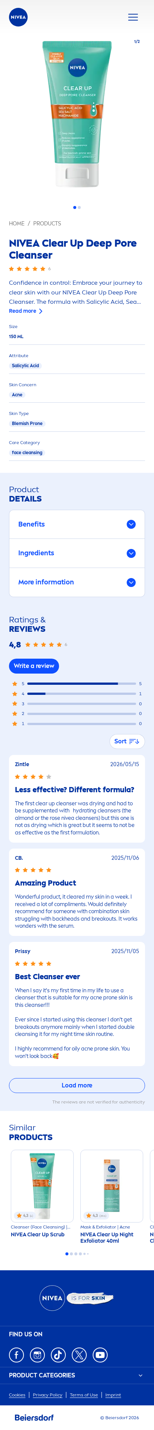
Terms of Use (84, 1395)
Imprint (113, 1395)
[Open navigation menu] (133, 17)
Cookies (17, 1395)
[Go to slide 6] (88, 1254)
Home (17, 224)
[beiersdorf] (34, 1417)
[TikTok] (58, 1355)
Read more (22, 311)
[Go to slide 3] (75, 1253)
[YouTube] (100, 1355)
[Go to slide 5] (84, 1254)
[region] (77, 116)
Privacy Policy (47, 1395)
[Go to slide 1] (74, 207)
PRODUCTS (47, 224)
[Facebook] (16, 1355)
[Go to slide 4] (80, 1253)
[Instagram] (37, 1355)
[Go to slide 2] (79, 207)
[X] (79, 1355)
